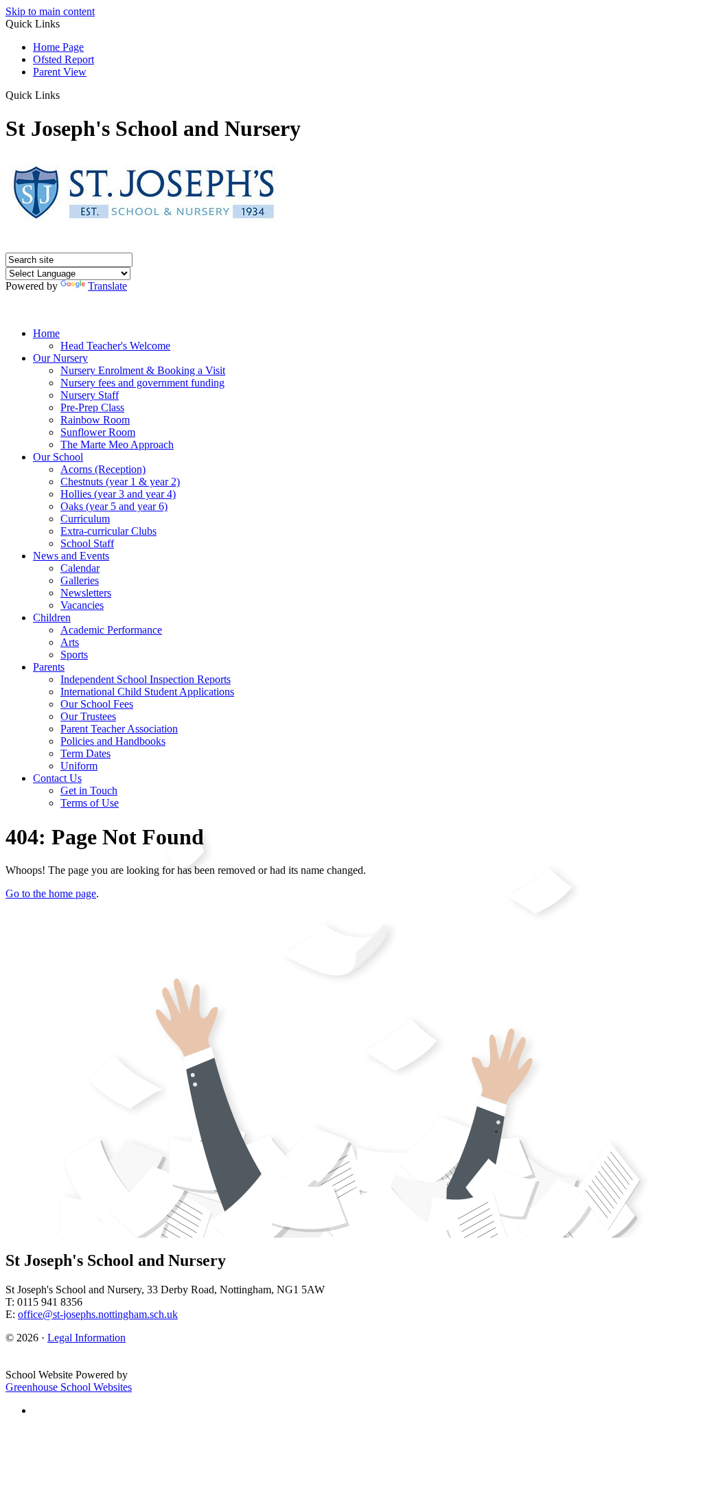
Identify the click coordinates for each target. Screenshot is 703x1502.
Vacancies (82, 605)
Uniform (78, 766)
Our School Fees (96, 704)
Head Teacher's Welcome (115, 345)
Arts (69, 642)
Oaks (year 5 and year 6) (114, 506)
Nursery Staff (89, 395)
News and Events (71, 556)
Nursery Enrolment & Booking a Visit (142, 370)
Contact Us (57, 778)
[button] (64, 95)
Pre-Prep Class (92, 407)
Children (52, 617)
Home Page (58, 47)
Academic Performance (111, 630)
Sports (74, 654)
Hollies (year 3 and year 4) (118, 494)
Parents (49, 667)
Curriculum (85, 518)
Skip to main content (50, 11)
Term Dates (85, 753)
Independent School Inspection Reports (145, 679)
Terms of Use (89, 803)
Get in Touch (88, 790)
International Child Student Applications (147, 691)
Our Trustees (88, 716)
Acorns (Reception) (103, 469)
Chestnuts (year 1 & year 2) (120, 481)
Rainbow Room (95, 420)
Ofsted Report (63, 59)
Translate (107, 286)
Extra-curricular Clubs (108, 531)
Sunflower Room (97, 432)
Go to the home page (50, 893)
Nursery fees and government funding (142, 383)
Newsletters (85, 593)
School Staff (87, 543)
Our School (58, 457)
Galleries (79, 580)
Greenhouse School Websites (68, 1387)
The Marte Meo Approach (117, 444)
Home (46, 333)
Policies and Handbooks (112, 741)
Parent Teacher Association (119, 729)
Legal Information (86, 1337)
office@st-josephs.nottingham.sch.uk (98, 1314)
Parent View (60, 72)
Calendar (80, 568)
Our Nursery (60, 358)
